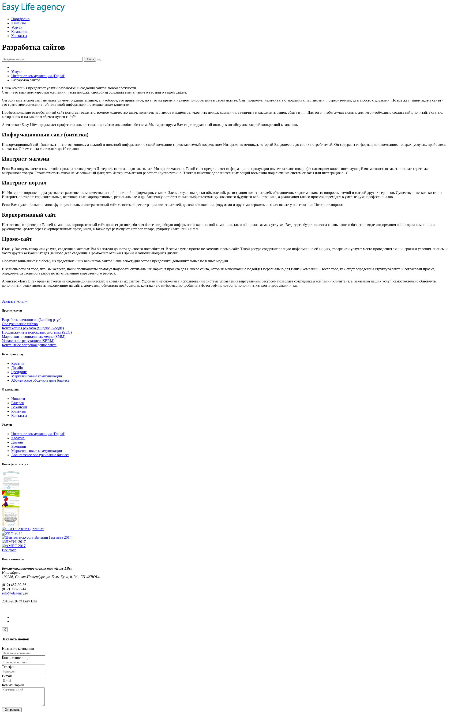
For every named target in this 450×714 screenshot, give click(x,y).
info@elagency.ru (15, 593)
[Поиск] (99, 60)
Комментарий (13, 685)
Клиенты (18, 23)
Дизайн (17, 368)
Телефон (8, 667)
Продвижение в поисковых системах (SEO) (37, 332)
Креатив (18, 363)
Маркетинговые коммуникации (36, 376)
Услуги (16, 27)
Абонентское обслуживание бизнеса (40, 380)
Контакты (19, 36)
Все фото (9, 550)
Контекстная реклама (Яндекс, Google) (33, 328)
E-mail (7, 676)
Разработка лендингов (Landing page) (31, 320)
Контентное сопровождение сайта (29, 345)
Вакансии (19, 407)
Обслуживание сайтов (20, 324)
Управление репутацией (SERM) (28, 341)
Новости (18, 399)
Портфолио (20, 19)
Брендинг (19, 372)
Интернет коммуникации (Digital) (38, 76)
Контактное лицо (16, 658)
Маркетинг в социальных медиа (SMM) (33, 336)
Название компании (18, 648)
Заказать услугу (14, 301)
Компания (19, 32)
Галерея (17, 403)
